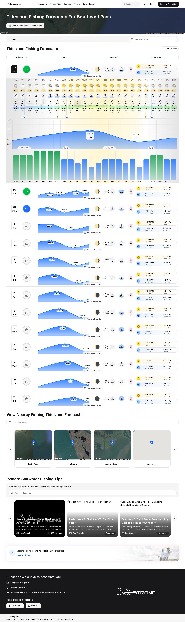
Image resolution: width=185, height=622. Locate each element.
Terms (182, 33)
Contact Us (34, 619)
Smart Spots (88, 4)
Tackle (77, 4)
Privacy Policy (48, 619)
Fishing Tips (55, 4)
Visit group (17, 606)
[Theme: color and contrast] (144, 4)
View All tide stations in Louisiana (27, 26)
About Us (23, 619)
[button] (97, 69)
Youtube (35, 606)
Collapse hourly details (93, 76)
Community (42, 4)
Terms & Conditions (65, 619)
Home (13, 39)
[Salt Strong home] (14, 4)
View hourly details (94, 198)
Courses (67, 4)
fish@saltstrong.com (19, 582)
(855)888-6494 (17, 587)
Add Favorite (171, 49)
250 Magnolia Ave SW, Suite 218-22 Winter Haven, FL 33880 (39, 592)
